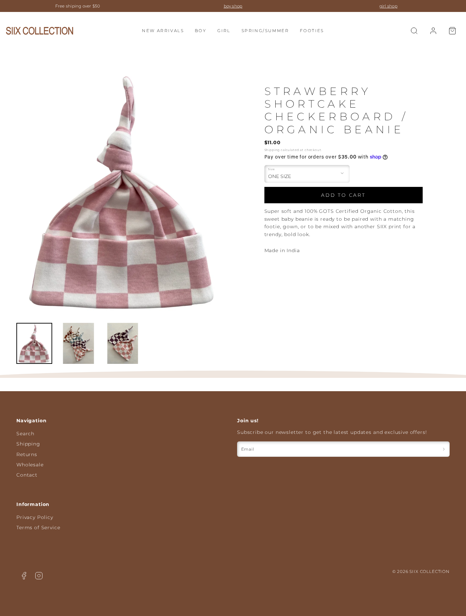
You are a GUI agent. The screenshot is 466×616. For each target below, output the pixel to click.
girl (224, 30)
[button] (414, 31)
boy (200, 30)
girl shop (233, 6)
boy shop (78, 6)
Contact (27, 475)
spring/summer (265, 30)
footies (312, 30)
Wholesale (30, 465)
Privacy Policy (34, 517)
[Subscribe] (444, 449)
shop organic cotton (388, 6)
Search (25, 433)
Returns (26, 454)
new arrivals (163, 30)
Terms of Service (38, 527)
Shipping (272, 150)
